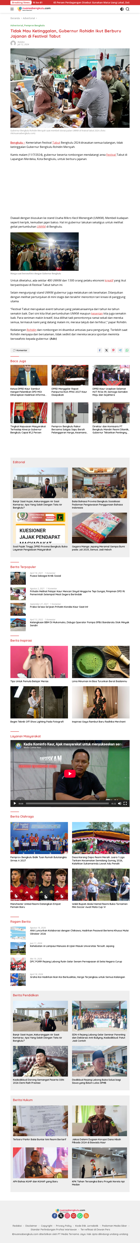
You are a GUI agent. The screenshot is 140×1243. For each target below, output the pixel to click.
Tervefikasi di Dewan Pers (95, 1229)
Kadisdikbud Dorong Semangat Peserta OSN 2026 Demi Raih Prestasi (38, 1081)
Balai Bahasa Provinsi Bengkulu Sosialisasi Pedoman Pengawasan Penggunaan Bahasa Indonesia (97, 504)
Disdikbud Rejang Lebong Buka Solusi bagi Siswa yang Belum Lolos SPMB (96, 1081)
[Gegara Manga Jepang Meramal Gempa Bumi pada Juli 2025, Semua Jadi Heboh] (99, 528)
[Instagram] (67, 1216)
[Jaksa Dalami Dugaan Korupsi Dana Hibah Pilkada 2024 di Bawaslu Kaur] (99, 1121)
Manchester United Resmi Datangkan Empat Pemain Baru (35, 905)
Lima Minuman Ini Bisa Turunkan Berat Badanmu (99, 681)
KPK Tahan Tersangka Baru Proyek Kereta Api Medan (98, 1183)
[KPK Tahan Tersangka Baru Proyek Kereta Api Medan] (99, 1162)
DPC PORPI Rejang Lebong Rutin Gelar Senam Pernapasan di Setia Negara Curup (76, 961)
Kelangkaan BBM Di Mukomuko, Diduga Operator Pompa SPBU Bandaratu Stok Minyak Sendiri (79, 624)
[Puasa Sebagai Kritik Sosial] (18, 578)
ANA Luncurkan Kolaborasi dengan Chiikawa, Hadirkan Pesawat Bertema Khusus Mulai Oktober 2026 (79, 932)
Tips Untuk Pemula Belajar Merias (29, 681)
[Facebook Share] (99, 350)
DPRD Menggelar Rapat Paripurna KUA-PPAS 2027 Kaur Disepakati (69, 391)
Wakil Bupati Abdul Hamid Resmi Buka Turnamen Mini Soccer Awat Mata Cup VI (100, 905)
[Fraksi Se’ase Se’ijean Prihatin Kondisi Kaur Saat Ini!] (18, 609)
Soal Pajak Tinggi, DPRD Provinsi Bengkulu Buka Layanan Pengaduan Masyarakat (40, 548)
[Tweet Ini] (106, 350)
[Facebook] (54, 1216)
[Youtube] (73, 1216)
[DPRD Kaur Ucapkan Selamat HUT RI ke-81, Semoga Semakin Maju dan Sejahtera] (111, 375)
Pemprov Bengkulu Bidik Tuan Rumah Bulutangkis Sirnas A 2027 (38, 859)
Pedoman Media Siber (114, 1225)
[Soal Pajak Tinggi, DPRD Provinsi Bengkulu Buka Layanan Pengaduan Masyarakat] (40, 528)
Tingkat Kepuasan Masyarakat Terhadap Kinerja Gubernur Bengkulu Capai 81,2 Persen (28, 429)
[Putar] (15, 803)
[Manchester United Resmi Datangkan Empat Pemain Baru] (39, 885)
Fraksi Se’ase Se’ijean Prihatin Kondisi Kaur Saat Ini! (59, 606)
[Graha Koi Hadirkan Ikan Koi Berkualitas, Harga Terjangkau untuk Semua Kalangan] (18, 979)
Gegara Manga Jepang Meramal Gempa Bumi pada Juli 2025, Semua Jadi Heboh (98, 548)
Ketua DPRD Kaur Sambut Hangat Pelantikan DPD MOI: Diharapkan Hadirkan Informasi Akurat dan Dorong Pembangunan (28, 392)
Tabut (56, 142)
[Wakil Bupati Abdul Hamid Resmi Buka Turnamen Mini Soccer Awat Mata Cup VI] (101, 885)
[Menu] (12, 9)
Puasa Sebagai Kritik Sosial (45, 575)
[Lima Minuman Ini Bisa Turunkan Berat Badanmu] (101, 662)
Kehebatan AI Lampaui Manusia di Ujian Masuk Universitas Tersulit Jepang (72, 946)
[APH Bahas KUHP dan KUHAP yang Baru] (40, 1162)
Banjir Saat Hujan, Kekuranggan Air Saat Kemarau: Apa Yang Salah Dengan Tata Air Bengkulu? (37, 504)
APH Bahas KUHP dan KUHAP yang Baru (35, 1181)
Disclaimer (31, 1225)
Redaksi (17, 1225)
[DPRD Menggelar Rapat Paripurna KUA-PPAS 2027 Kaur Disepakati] (70, 375)
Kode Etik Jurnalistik (86, 1225)
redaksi (21, 42)
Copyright (46, 1225)
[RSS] (86, 1216)
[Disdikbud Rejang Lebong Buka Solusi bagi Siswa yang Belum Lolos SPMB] (99, 1061)
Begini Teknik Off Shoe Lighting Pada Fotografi (37, 721)
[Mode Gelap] (122, 9)
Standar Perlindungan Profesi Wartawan (54, 1229)
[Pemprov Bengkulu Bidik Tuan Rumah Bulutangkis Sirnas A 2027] (39, 838)
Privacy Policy (64, 1225)
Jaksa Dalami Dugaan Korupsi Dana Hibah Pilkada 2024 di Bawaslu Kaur (96, 1141)
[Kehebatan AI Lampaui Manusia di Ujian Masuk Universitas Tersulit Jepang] (18, 948)
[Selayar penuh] (125, 803)
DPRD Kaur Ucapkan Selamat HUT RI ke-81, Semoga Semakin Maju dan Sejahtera (110, 391)
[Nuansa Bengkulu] (33, 9)
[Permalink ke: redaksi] (13, 43)
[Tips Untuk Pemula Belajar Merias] (39, 662)
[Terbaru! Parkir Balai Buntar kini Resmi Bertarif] (40, 1121)
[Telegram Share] (120, 350)
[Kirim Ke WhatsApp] (127, 350)
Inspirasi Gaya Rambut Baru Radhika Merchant (98, 721)
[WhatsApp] (80, 1216)
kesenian (97, 313)
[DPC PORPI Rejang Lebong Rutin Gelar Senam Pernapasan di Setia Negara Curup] (18, 964)
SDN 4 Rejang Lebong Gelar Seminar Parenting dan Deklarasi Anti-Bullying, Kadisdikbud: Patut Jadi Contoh (98, 1037)
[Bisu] (119, 803)
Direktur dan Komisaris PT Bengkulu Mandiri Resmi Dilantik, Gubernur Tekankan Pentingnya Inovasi (111, 429)
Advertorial (16, 25)
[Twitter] (61, 1216)
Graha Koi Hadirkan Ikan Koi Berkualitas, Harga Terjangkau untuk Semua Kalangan (77, 977)
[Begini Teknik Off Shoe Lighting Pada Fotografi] (39, 702)
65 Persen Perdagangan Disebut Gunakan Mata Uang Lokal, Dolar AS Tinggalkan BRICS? (60, 2)
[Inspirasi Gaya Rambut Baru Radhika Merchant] (101, 702)
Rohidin (31, 330)
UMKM (41, 226)
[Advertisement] (70, 188)
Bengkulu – (17, 142)
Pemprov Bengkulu (34, 25)
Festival (111, 155)
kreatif (109, 280)
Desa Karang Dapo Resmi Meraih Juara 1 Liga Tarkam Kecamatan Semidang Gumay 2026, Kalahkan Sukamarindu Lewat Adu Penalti (98, 860)
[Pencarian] (128, 9)
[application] (70, 773)
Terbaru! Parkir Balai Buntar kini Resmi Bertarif (39, 1139)
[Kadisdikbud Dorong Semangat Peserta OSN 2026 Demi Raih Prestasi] (40, 1061)
